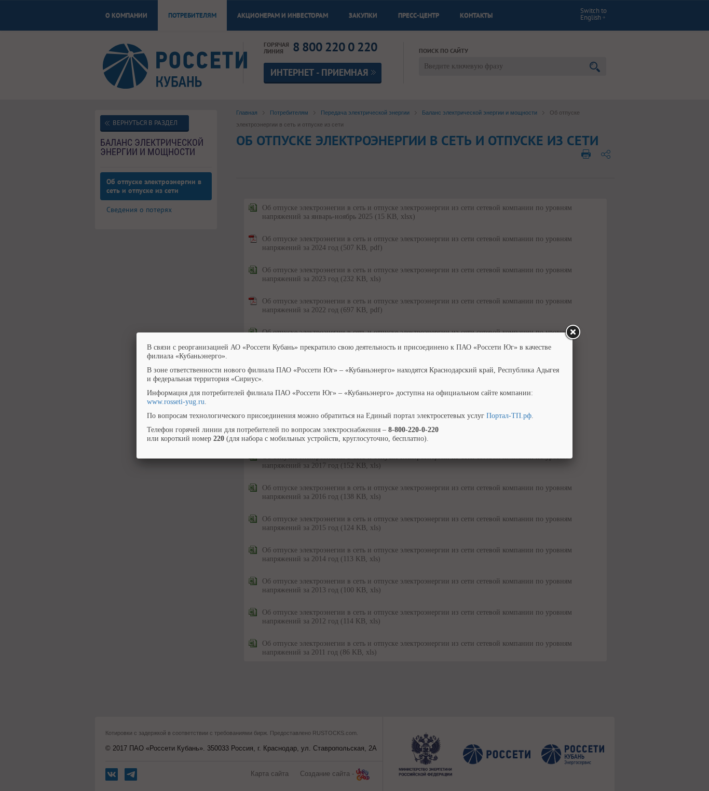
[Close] (572, 332)
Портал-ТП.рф (508, 416)
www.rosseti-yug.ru (175, 402)
